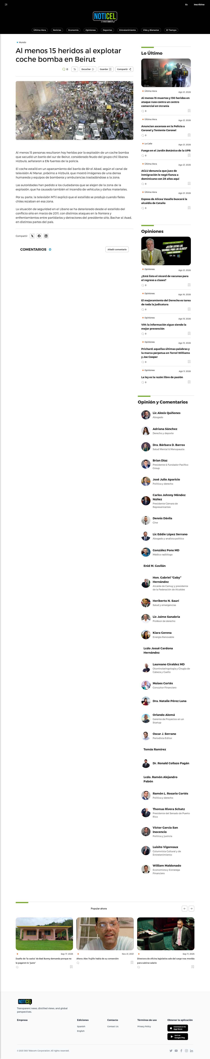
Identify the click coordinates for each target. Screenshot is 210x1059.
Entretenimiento (127, 30)
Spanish (81, 1026)
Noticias (57, 30)
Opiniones (91, 30)
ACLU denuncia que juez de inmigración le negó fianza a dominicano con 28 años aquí (160, 174)
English (80, 1031)
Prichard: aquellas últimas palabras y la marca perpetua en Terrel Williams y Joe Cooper (165, 352)
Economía (73, 30)
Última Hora (40, 30)
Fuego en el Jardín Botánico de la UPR (166, 150)
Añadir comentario (117, 249)
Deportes (107, 30)
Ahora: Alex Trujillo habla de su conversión (37, 958)
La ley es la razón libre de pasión (162, 377)
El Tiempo (171, 30)
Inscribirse (199, 4)
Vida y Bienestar (151, 30)
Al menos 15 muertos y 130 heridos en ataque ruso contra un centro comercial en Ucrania (165, 101)
